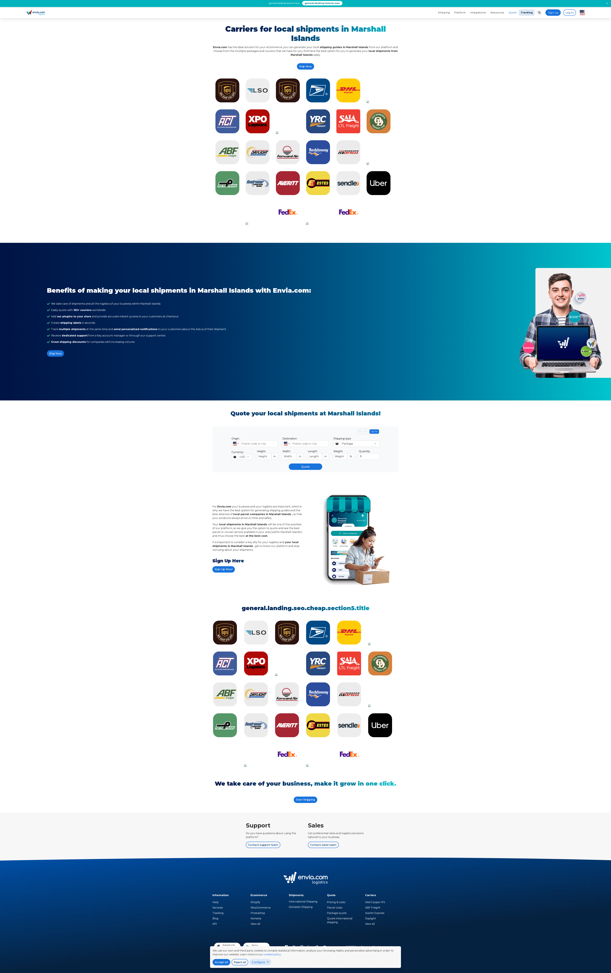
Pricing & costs (336, 902)
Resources (497, 12)
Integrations (478, 12)
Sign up (553, 12)
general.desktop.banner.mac (322, 3)
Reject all (240, 962)
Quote (513, 12)
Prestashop (258, 913)
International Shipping (303, 901)
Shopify (255, 902)
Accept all (221, 962)
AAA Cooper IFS (375, 902)
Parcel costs (334, 907)
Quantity (364, 451)
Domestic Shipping (301, 907)
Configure (258, 962)
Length (317, 454)
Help (215, 902)
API (214, 923)
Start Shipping (305, 799)
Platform (460, 12)
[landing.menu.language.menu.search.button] (539, 12)
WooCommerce (261, 907)
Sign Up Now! (224, 569)
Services (217, 907)
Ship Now (305, 66)
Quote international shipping (339, 920)
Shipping (444, 12)
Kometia (256, 918)
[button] (236, 444)
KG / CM (363, 431)
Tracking (527, 12)
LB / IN (374, 431)
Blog (215, 918)
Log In (569, 12)
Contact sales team (323, 844)
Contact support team (263, 844)
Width (291, 454)
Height (266, 454)
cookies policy (272, 954)
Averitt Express (374, 913)
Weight (342, 454)
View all (255, 923)
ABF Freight (372, 907)
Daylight (370, 918)
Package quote (337, 913)
